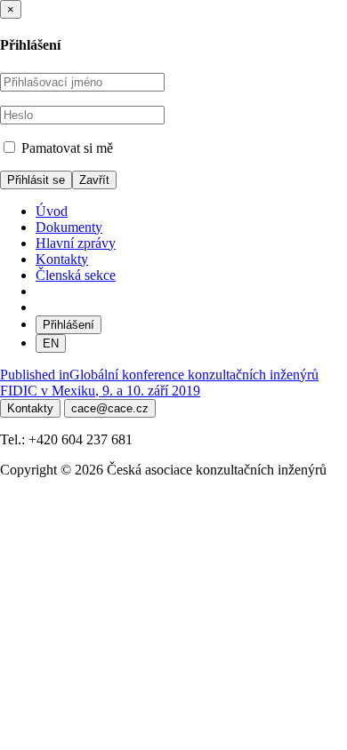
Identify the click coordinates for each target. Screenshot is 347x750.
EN (51, 343)
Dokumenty (69, 227)
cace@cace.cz (110, 408)
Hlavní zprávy (76, 243)
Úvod (52, 211)
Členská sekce (76, 275)
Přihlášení (68, 324)
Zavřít (94, 180)
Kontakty (62, 259)
